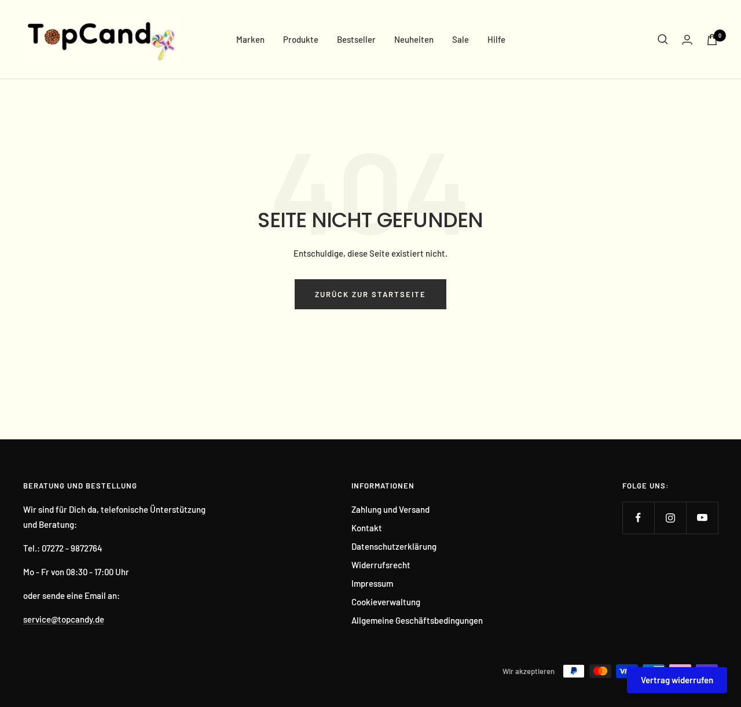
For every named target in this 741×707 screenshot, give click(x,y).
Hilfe (496, 39)
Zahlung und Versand (390, 509)
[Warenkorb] (712, 39)
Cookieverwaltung (385, 602)
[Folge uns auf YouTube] (702, 518)
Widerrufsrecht (380, 565)
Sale (460, 39)
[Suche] (663, 39)
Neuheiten (414, 39)
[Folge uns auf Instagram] (670, 518)
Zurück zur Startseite (370, 294)
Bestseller (356, 39)
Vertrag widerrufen (677, 680)
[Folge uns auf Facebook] (638, 518)
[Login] (687, 40)
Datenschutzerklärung (393, 546)
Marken (250, 39)
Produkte (300, 39)
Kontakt (366, 528)
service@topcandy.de (63, 619)
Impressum (372, 583)
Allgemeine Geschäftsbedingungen (417, 620)
